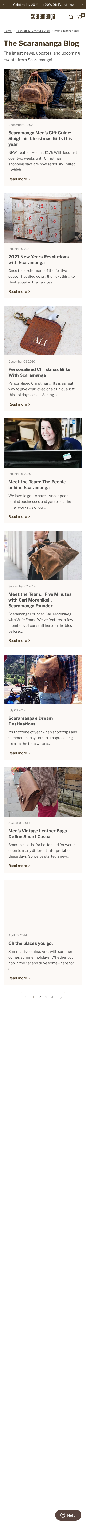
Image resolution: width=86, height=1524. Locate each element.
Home (8, 30)
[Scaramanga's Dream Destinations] (43, 679)
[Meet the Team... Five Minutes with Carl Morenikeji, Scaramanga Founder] (43, 555)
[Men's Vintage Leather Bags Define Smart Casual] (43, 792)
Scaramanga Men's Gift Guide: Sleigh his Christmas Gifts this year (40, 138)
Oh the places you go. (30, 943)
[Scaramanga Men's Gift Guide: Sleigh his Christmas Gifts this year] (43, 94)
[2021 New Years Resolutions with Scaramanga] (43, 218)
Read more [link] (17, 179)
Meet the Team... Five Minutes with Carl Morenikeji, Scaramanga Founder (40, 600)
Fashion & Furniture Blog (33, 30)
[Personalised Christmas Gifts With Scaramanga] (43, 330)
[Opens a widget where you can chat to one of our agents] (68, 1516)
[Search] (71, 17)
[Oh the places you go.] (43, 904)
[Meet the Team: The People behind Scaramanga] (43, 443)
